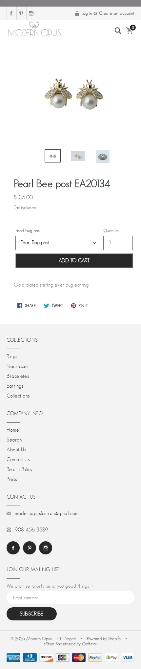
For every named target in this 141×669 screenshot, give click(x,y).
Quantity (111, 230)
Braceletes (18, 376)
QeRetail (89, 643)
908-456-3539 (31, 530)
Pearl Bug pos (27, 230)
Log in (87, 13)
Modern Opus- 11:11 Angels (52, 638)
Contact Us (18, 460)
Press (12, 479)
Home (13, 430)
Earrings (15, 386)
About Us (16, 450)
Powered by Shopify (104, 638)
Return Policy (20, 469)
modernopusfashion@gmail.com (47, 513)
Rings (12, 356)
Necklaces (18, 366)
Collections (18, 396)
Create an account (116, 13)
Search (14, 440)
